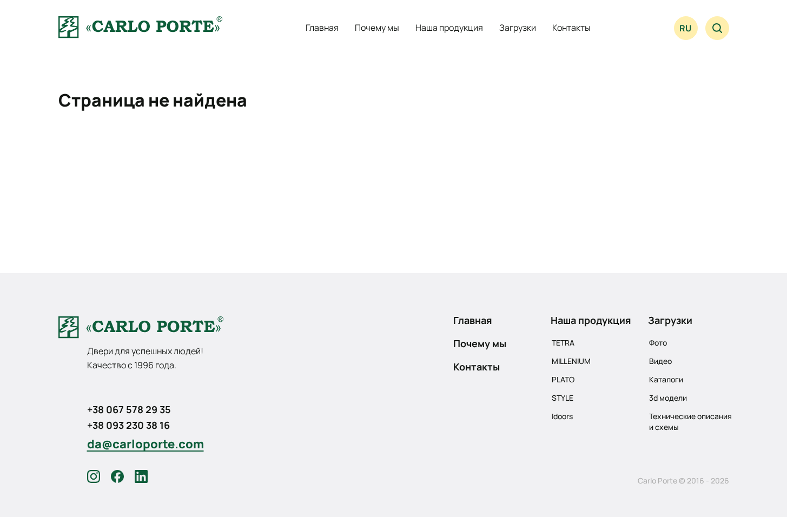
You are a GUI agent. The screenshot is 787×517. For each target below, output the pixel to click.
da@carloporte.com (145, 444)
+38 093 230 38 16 (128, 425)
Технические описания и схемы (690, 421)
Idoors (562, 416)
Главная (322, 28)
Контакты (571, 28)
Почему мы (377, 28)
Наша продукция (449, 28)
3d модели (668, 398)
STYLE (562, 398)
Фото (658, 342)
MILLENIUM (571, 361)
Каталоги (666, 379)
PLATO (563, 379)
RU (685, 28)
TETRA (563, 342)
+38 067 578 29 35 (129, 409)
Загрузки (517, 28)
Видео (660, 361)
